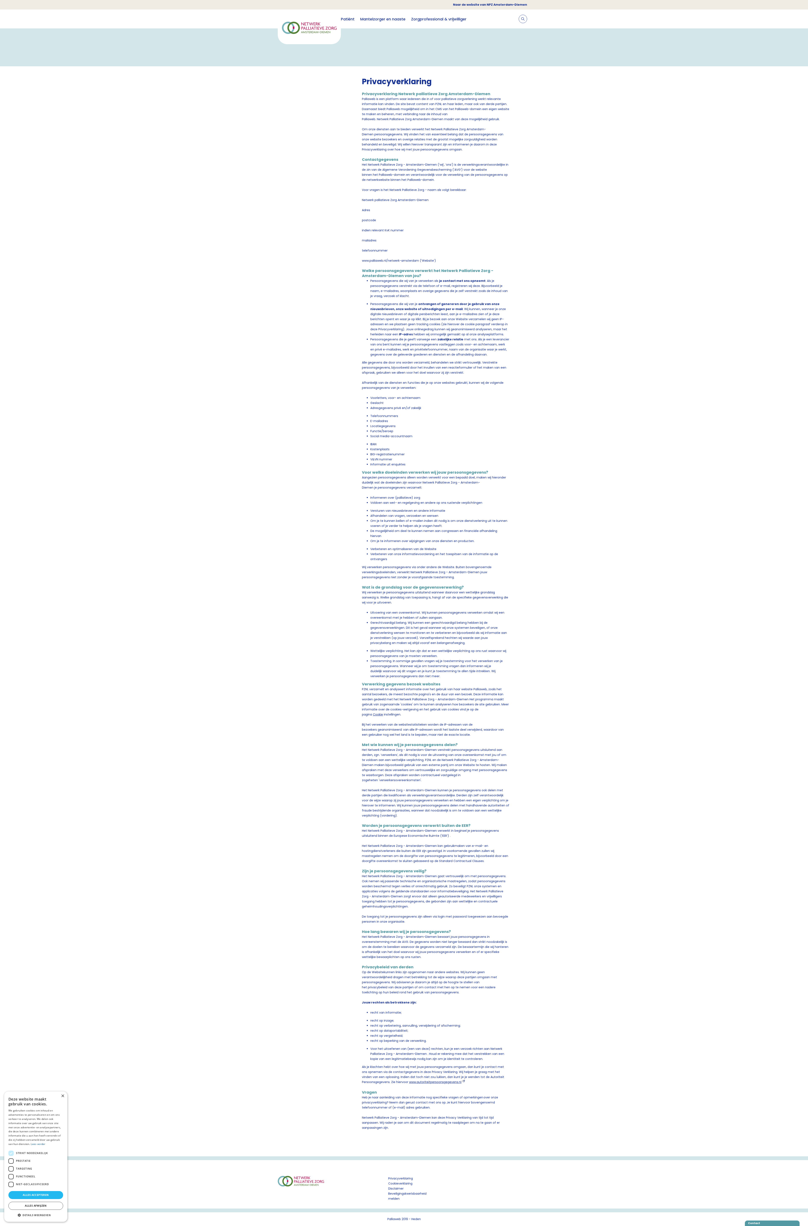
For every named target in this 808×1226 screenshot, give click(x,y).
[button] (35, 1215)
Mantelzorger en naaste (382, 19)
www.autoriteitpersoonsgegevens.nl (435, 1082)
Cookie (378, 714)
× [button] (62, 1096)
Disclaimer (396, 1188)
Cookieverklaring (400, 1183)
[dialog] (35, 1156)
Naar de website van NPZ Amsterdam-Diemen (490, 5)
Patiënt (348, 19)
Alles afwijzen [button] (36, 1205)
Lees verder (38, 1144)
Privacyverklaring (400, 1178)
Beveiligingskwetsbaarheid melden (407, 1196)
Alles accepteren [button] (36, 1195)
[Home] (309, 28)
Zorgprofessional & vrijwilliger (438, 19)
